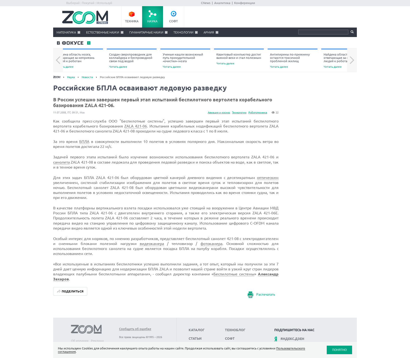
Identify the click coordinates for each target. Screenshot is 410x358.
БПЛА (84, 141)
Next (352, 60)
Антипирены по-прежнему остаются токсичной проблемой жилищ (290, 60)
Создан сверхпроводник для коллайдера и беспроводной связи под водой (130, 60)
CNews (205, 3)
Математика (66, 32)
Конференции (244, 3)
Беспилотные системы (234, 274)
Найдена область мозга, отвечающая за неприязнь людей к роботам (75, 60)
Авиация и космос (219, 112)
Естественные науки (102, 32)
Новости (87, 77)
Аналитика (222, 3)
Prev (58, 60)
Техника (132, 21)
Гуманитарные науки (146, 32)
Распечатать (265, 295)
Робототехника (257, 112)
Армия (209, 32)
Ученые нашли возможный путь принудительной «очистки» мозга (183, 60)
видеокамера (152, 243)
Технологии (183, 32)
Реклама (97, 340)
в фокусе (70, 43)
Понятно (339, 349)
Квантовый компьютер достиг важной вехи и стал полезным (238, 59)
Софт (173, 21)
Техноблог (235, 330)
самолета (61, 162)
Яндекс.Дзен (292, 339)
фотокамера (211, 243)
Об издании (80, 340)
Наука (152, 21)
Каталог (197, 330)
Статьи (195, 338)
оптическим (268, 177)
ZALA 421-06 (135, 126)
